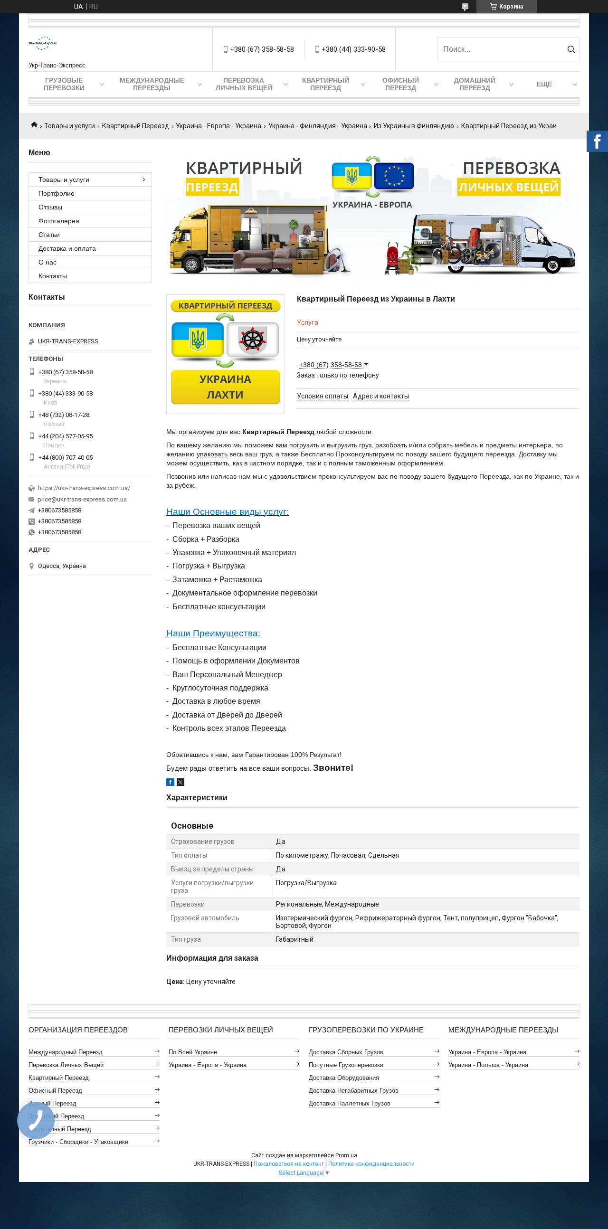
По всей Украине (193, 1052)
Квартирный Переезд (325, 84)
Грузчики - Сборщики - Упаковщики (78, 1141)
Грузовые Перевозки (64, 84)
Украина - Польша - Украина (488, 1064)
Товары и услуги (69, 126)
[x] (180, 783)
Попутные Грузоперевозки (346, 1064)
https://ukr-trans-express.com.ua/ (84, 488)
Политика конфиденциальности (371, 1164)
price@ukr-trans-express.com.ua (82, 499)
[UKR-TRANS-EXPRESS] (42, 44)
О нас (47, 262)
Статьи (49, 234)
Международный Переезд (65, 1052)
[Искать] (571, 49)
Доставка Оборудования (344, 1077)
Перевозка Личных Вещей (244, 84)
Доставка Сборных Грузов (346, 1052)
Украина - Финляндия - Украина (317, 126)
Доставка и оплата (67, 248)
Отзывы (50, 207)
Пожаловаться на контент (289, 1164)
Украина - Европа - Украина (218, 126)
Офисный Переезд (400, 84)
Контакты (52, 276)
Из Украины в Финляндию (414, 126)
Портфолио (56, 193)
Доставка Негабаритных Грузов (354, 1090)
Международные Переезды (152, 84)
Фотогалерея (58, 221)
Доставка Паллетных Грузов (349, 1103)
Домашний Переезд (474, 84)
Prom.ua (346, 1155)
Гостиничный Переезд (59, 1129)
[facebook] (170, 783)
